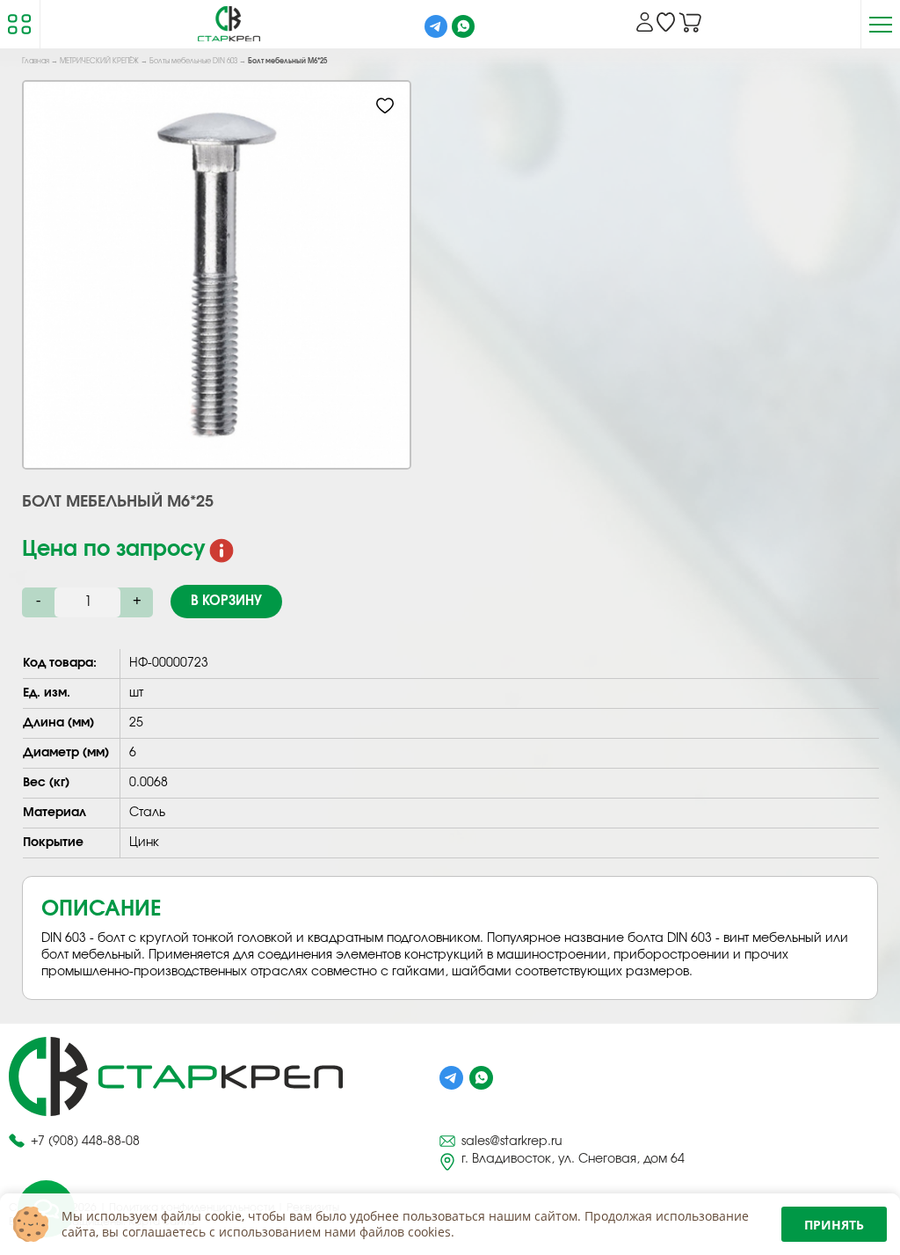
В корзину (226, 601)
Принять (834, 1224)
